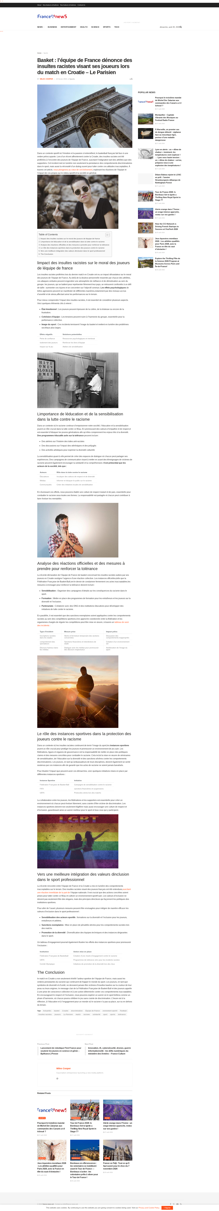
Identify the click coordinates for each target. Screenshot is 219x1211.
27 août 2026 (42, 1135)
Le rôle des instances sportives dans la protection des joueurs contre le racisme (72, 248)
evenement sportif (110, 1011)
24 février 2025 (61, 79)
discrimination (77, 1011)
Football (123, 1011)
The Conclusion (47, 254)
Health (83, 27)
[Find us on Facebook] (170, 1204)
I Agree (167, 1208)
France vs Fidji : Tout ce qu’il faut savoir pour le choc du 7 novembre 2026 (116, 1166)
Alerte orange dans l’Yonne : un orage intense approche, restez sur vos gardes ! (117, 1126)
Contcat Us (81, 5)
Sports (107, 27)
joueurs (58, 1014)
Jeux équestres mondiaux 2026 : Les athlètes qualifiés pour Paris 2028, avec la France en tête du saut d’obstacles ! (167, 243)
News (40, 27)
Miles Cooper (46, 79)
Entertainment (68, 27)
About (39, 5)
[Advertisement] (132, 14)
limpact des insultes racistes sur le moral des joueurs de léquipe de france (70, 239)
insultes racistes (45, 1014)
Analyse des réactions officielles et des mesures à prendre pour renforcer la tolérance (75, 245)
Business (52, 27)
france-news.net (48, 1204)
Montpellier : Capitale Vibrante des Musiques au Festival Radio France (166, 117)
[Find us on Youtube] (177, 1204)
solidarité (96, 1014)
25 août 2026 (42, 1175)
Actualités (47, 1011)
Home (39, 53)
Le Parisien (68, 1014)
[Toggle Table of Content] (106, 235)
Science (95, 27)
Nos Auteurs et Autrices (51, 5)
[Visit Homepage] (52, 16)
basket (56, 1011)
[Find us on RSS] (181, 1204)
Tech (116, 27)
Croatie (65, 1011)
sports (112, 1014)
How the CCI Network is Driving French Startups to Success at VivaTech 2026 (167, 226)
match (78, 1014)
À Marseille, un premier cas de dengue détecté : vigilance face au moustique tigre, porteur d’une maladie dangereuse (168, 134)
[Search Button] (181, 27)
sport (105, 1014)
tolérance (122, 1014)
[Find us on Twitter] (174, 1204)
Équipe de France (93, 1011)
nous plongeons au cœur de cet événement (72, 170)
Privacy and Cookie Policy (149, 1208)
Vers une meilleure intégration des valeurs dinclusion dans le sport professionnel (73, 251)
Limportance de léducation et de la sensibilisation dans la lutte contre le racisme (73, 242)
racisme (87, 1014)
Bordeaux (76, 1118)
